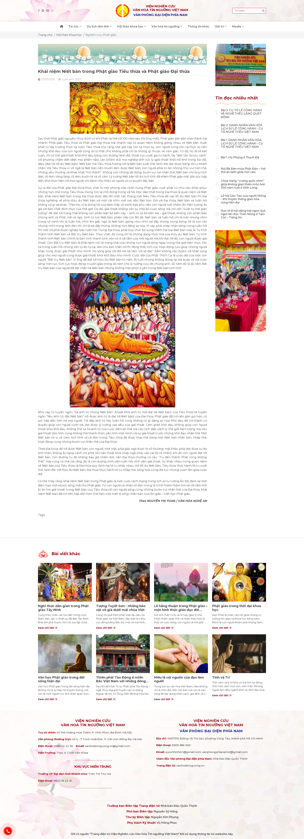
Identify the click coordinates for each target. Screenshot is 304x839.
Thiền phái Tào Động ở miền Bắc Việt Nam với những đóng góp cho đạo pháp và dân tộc (121, 681)
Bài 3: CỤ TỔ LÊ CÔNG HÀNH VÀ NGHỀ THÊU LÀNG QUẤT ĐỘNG (241, 114)
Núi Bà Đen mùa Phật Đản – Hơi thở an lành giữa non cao (243, 170)
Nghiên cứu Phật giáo (101, 35)
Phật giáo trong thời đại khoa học (236, 608)
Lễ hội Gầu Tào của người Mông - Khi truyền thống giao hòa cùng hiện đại (243, 199)
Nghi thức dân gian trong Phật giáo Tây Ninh (63, 608)
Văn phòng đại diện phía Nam (211, 731)
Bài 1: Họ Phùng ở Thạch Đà (240, 157)
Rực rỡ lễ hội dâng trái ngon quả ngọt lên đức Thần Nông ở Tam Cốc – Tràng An (243, 214)
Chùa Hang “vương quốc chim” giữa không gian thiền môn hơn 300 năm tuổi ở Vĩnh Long (243, 184)
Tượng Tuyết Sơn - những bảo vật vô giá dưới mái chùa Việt (120, 608)
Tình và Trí (221, 677)
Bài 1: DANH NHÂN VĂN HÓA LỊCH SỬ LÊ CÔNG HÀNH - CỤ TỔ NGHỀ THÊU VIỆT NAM (242, 143)
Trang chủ (45, 35)
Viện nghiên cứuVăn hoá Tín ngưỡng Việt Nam (93, 723)
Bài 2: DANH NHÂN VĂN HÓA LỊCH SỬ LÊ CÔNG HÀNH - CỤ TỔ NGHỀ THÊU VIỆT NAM (242, 129)
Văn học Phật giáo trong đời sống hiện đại (61, 679)
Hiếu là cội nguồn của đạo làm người (179, 679)
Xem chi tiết (46, 627)
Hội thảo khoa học (69, 35)
